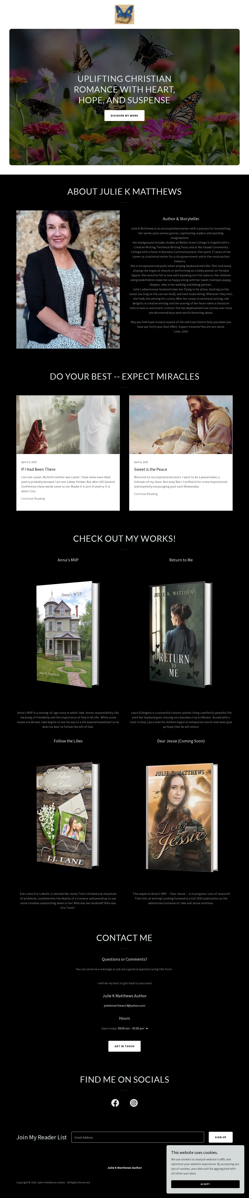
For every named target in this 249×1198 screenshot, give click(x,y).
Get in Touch (124, 1046)
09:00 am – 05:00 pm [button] (131, 1028)
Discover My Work (124, 115)
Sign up (220, 1137)
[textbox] (137, 1137)
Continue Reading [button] (33, 498)
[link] (124, 14)
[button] (146, 1028)
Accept (205, 1184)
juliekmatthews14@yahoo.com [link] (124, 1005)
